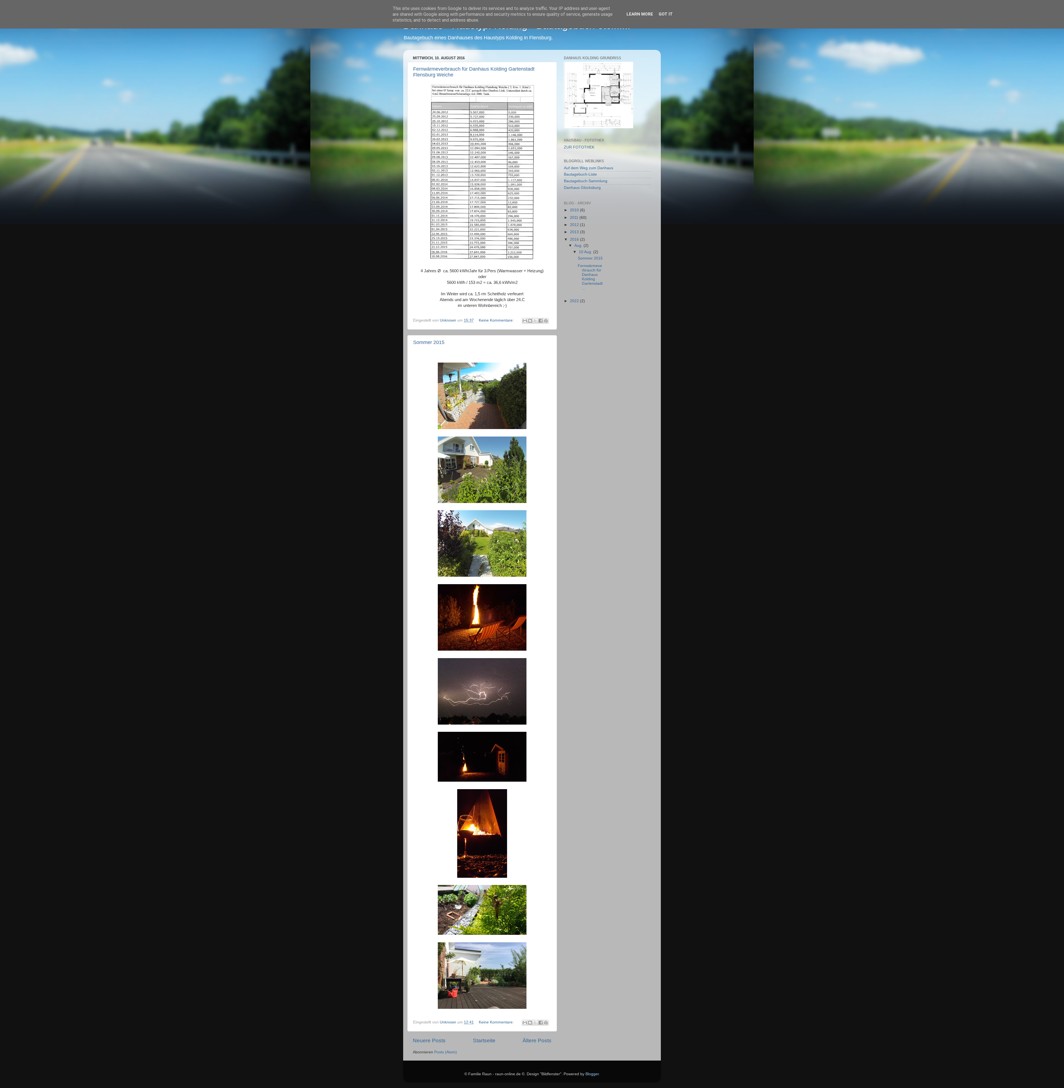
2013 (575, 232)
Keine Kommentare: (497, 320)
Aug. (579, 245)
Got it (666, 14)
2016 (575, 239)
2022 (575, 301)
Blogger (592, 1074)
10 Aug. (586, 252)
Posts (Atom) (445, 1052)
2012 (575, 225)
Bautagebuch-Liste (580, 174)
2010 (575, 210)
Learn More (639, 14)
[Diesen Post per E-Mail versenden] (525, 321)
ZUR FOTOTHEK (579, 147)
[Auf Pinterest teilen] (546, 321)
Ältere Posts (537, 1040)
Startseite (484, 1040)
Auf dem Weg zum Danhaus (588, 168)
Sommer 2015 (428, 342)
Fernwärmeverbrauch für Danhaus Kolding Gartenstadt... (590, 277)
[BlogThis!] (530, 321)
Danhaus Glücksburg (582, 188)
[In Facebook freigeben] (540, 321)
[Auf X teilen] (535, 321)
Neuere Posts (429, 1040)
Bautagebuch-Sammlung (585, 181)
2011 (574, 217)
